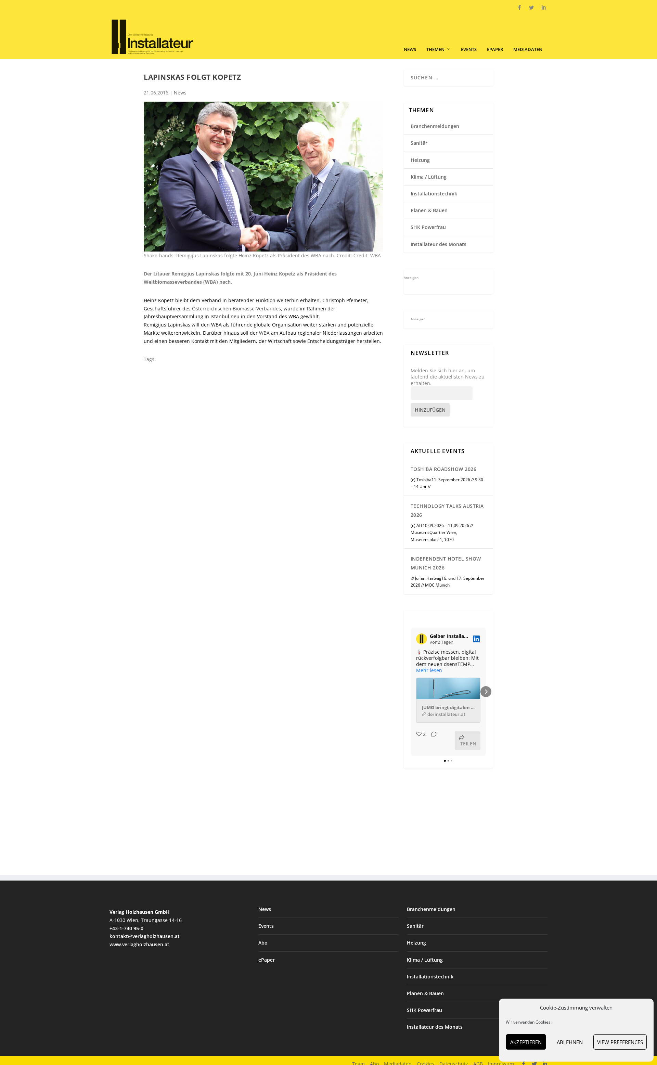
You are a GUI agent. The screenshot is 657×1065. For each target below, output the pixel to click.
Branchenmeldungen (435, 126)
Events (469, 49)
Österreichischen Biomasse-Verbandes (236, 308)
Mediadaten (527, 49)
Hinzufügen (430, 410)
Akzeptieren (526, 1042)
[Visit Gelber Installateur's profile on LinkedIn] (421, 638)
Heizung (420, 160)
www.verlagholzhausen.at (139, 944)
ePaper (495, 49)
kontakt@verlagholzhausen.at (145, 936)
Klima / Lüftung (429, 177)
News (410, 49)
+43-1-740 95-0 (126, 928)
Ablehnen (570, 1042)
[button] (410, 691)
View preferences (620, 1042)
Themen (435, 49)
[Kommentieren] (432, 740)
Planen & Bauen (429, 210)
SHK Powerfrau (428, 227)
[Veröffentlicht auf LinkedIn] (476, 639)
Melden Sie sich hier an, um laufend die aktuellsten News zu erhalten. (448, 377)
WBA (264, 333)
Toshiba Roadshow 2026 (444, 469)
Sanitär (419, 143)
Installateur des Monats (438, 244)
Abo (263, 942)
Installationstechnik (434, 193)
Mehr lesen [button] (429, 670)
